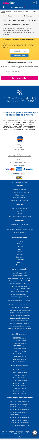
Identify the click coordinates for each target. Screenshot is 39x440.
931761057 (28, 100)
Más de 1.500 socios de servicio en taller (19, 156)
